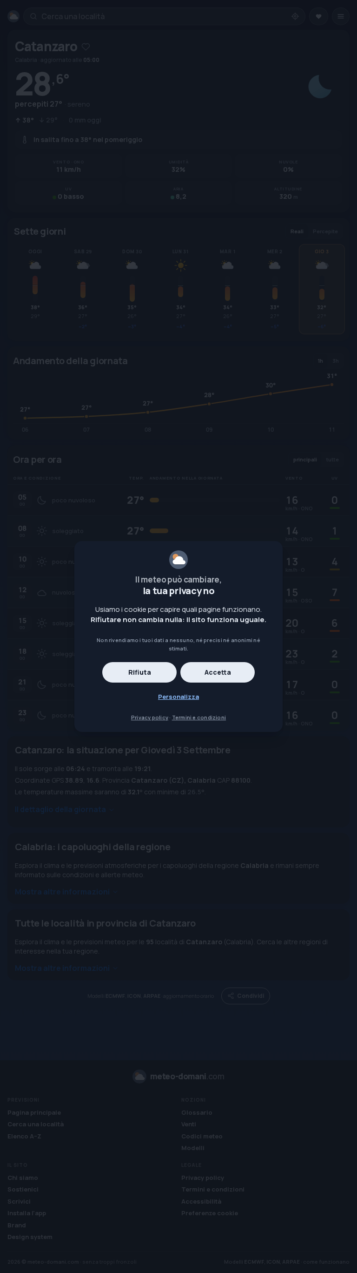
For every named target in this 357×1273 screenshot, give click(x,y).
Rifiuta (139, 672)
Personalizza (178, 696)
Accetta (218, 672)
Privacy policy (149, 717)
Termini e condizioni (199, 717)
